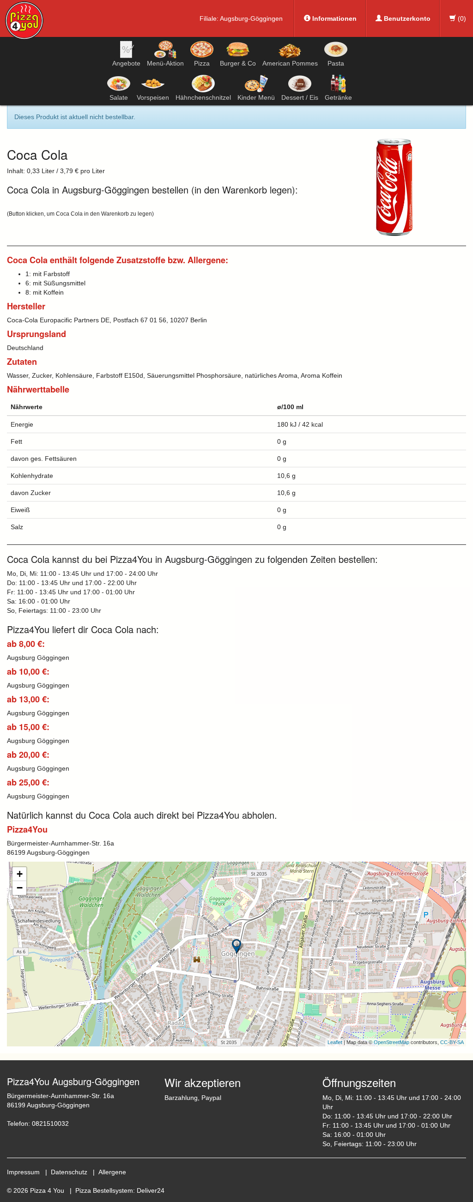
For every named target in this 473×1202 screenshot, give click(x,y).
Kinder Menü (256, 97)
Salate (118, 97)
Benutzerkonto (406, 18)
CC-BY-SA (452, 1042)
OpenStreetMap (391, 1042)
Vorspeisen (153, 97)
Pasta (335, 63)
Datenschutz (69, 1172)
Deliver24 (150, 1190)
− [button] (20, 888)
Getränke (338, 97)
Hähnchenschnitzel (203, 97)
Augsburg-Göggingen (251, 18)
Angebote (126, 63)
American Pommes (290, 63)
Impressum (23, 1172)
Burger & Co (238, 63)
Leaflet (334, 1042)
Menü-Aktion (165, 63)
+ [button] (20, 874)
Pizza (202, 63)
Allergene (112, 1172)
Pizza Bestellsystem (104, 1190)
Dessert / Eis (299, 97)
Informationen (333, 18)
